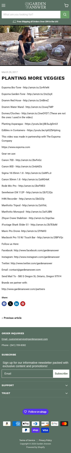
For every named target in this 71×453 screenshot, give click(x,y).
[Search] (64, 14)
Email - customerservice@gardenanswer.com (25, 339)
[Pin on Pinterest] (22, 303)
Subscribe (61, 373)
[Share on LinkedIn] (16, 303)
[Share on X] (10, 303)
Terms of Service (27, 440)
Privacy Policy (45, 440)
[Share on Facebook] (4, 303)
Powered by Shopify (35, 447)
